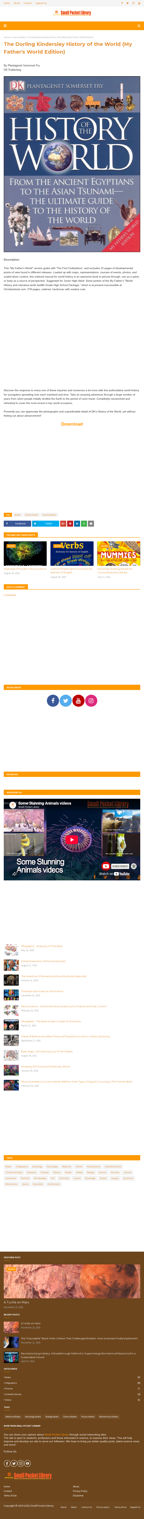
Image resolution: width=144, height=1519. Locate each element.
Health (68, 1172)
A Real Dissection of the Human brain (43, 961)
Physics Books (87, 1416)
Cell (52, 1178)
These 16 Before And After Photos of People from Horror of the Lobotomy (65, 1036)
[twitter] (127, 3)
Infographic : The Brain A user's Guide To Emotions (51, 1021)
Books (17, 514)
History (103, 1178)
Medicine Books (13, 1416)
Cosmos (127, 1172)
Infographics (22, 1166)
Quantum (128, 1178)
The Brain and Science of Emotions (42, 991)
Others (79, 1166)
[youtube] (138, 3)
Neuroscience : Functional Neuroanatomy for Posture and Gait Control (63, 1006)
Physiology (90, 1178)
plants (25, 1184)
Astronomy (11, 1178)
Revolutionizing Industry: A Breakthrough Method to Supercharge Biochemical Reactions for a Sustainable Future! (78, 1355)
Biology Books (52, 1416)
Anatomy (31, 1172)
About (17, 3)
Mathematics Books (108, 1416)
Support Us (41, 3)
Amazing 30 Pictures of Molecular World (45, 1066)
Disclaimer (78, 1495)
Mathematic (12, 1184)
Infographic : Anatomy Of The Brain (42, 946)
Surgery (115, 1178)
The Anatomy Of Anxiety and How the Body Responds (53, 976)
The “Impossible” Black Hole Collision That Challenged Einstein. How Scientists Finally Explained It (79, 1338)
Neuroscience (93, 1166)
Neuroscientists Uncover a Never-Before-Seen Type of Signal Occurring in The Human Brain (76, 1081)
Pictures (45, 1172)
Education (38, 1184)
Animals (115, 1172)
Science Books (18, 37)
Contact (28, 3)
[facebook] (122, 3)
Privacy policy (103, 1507)
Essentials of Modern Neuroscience (25, 568)
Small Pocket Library (56, 1434)
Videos (79, 1172)
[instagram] (133, 3)
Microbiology (40, 1178)
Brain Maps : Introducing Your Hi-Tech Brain (47, 1051)
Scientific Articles (113, 1166)
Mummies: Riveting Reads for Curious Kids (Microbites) (115, 570)
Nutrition (25, 1178)
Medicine (66, 1166)
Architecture (54, 1184)
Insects (77, 1178)
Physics (56, 1172)
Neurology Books (33, 1416)
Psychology (52, 1166)
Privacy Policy (80, 1491)
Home (7, 3)
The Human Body (14, 1172)
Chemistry (64, 1178)
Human (102, 1172)
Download (72, 424)
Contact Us (86, 1507)
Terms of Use (10, 1495)
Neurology (37, 1166)
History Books (31, 514)
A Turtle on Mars (16, 1302)
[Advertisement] (72, 342)
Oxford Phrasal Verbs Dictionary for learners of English (71, 570)
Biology (90, 1172)
